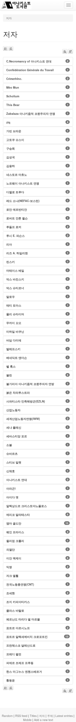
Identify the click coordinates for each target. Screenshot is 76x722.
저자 (42, 716)
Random (7, 716)
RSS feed (21, 716)
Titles (33, 716)
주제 (50, 716)
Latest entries (64, 716)
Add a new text (43, 720)
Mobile (27, 720)
